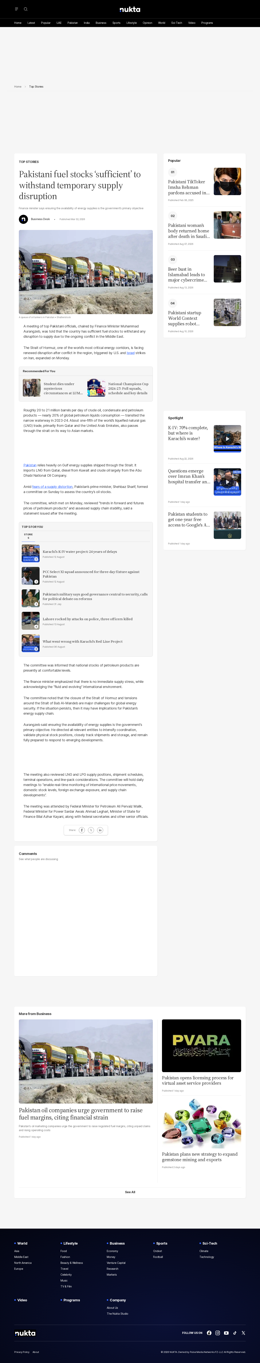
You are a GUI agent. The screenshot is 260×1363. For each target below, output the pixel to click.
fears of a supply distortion (52, 487)
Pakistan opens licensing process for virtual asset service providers (198, 1080)
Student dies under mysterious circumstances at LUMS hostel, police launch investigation (63, 388)
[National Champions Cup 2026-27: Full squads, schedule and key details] (96, 388)
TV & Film (66, 1286)
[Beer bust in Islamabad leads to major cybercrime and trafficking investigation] (227, 268)
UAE (59, 22)
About (36, 1352)
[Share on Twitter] (91, 830)
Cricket (157, 1251)
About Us (112, 1307)
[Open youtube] (226, 1333)
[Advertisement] (130, 125)
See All (130, 1192)
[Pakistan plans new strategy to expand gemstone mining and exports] (201, 1122)
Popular (45, 22)
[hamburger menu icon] (16, 9)
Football (158, 1256)
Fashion (65, 1256)
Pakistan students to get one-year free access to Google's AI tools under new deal (189, 520)
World (161, 22)
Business (101, 22)
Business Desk (40, 219)
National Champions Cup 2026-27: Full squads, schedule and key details (128, 388)
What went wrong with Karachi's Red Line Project (82, 641)
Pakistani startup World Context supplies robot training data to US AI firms (186, 318)
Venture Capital (116, 1262)
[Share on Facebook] (82, 830)
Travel (64, 1268)
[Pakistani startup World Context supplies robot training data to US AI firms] (227, 312)
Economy (112, 1251)
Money (111, 1256)
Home (18, 22)
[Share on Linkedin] (100, 830)
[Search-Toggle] (25, 9)
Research (112, 1268)
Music (64, 1280)
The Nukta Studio (117, 1313)
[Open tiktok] (235, 1333)
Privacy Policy (22, 1352)
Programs (207, 22)
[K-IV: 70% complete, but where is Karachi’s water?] (227, 438)
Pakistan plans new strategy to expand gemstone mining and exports (200, 1157)
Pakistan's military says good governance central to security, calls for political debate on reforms (95, 596)
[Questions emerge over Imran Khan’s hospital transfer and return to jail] (227, 481)
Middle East (21, 1256)
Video (191, 22)
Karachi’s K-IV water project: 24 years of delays (80, 551)
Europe (18, 1268)
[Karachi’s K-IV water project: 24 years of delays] (31, 553)
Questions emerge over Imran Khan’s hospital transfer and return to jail (189, 476)
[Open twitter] (243, 1333)
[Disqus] (86, 916)
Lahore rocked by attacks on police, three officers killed (87, 619)
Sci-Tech (176, 22)
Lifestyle (132, 22)
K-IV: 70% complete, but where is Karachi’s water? (188, 433)
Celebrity (66, 1274)
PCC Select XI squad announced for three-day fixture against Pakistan (91, 574)
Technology (206, 1256)
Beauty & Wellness (72, 1262)
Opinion (147, 22)
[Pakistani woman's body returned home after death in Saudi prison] (227, 224)
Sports (116, 22)
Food (64, 1251)
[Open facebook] (209, 1333)
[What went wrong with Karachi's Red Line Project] (31, 643)
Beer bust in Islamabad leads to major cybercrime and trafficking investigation (186, 275)
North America (22, 1262)
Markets (112, 1274)
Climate (203, 1251)
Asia (16, 1251)
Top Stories (29, 162)
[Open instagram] (217, 1333)
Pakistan (73, 22)
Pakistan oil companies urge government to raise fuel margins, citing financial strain (81, 1114)
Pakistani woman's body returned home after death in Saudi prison (188, 231)
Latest (31, 22)
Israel (131, 353)
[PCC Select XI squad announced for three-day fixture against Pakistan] (31, 576)
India (87, 22)
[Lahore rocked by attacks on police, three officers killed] (31, 621)
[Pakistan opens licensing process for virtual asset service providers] (201, 1045)
